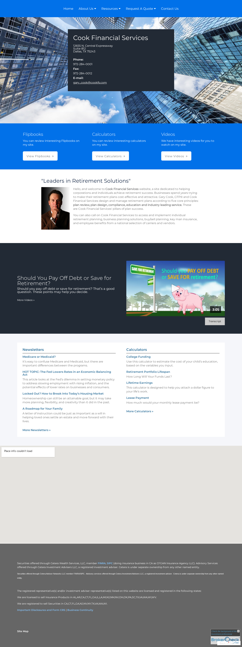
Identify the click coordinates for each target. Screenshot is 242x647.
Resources (109, 9)
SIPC (110, 563)
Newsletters (33, 349)
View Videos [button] (174, 156)
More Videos (26, 300)
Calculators (136, 349)
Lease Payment (137, 398)
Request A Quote (139, 9)
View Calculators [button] (109, 156)
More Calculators (139, 411)
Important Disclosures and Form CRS (41, 610)
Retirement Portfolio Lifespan (148, 372)
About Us (86, 9)
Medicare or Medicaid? (39, 356)
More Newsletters (36, 430)
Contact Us (170, 9)
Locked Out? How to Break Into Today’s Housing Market (63, 393)
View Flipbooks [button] (38, 156)
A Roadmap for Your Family (42, 408)
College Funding (138, 356)
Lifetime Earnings (139, 382)
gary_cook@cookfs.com (90, 82)
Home (68, 9)
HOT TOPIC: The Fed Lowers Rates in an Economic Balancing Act (66, 373)
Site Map (23, 631)
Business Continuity (80, 610)
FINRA (102, 563)
